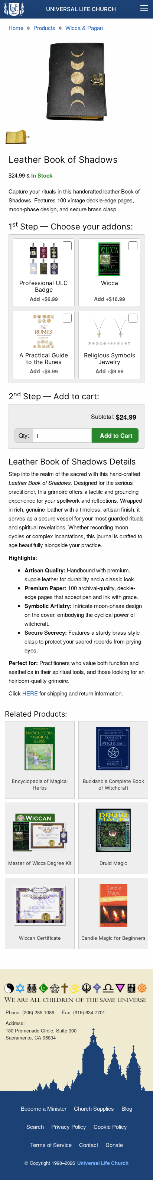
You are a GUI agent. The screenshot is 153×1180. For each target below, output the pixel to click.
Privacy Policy (68, 1126)
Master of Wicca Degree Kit (40, 863)
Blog (126, 1108)
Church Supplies (94, 1108)
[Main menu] (144, 9)
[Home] (14, 8)
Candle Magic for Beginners (113, 938)
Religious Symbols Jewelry (109, 359)
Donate (114, 1144)
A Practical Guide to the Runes (43, 359)
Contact (88, 1144)
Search (35, 1126)
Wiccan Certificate (40, 938)
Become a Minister (43, 1108)
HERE (30, 693)
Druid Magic (113, 863)
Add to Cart (116, 435)
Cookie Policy (110, 1126)
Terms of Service (51, 1144)
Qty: (24, 435)
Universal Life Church (81, 9)
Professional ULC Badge (43, 286)
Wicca (109, 283)
